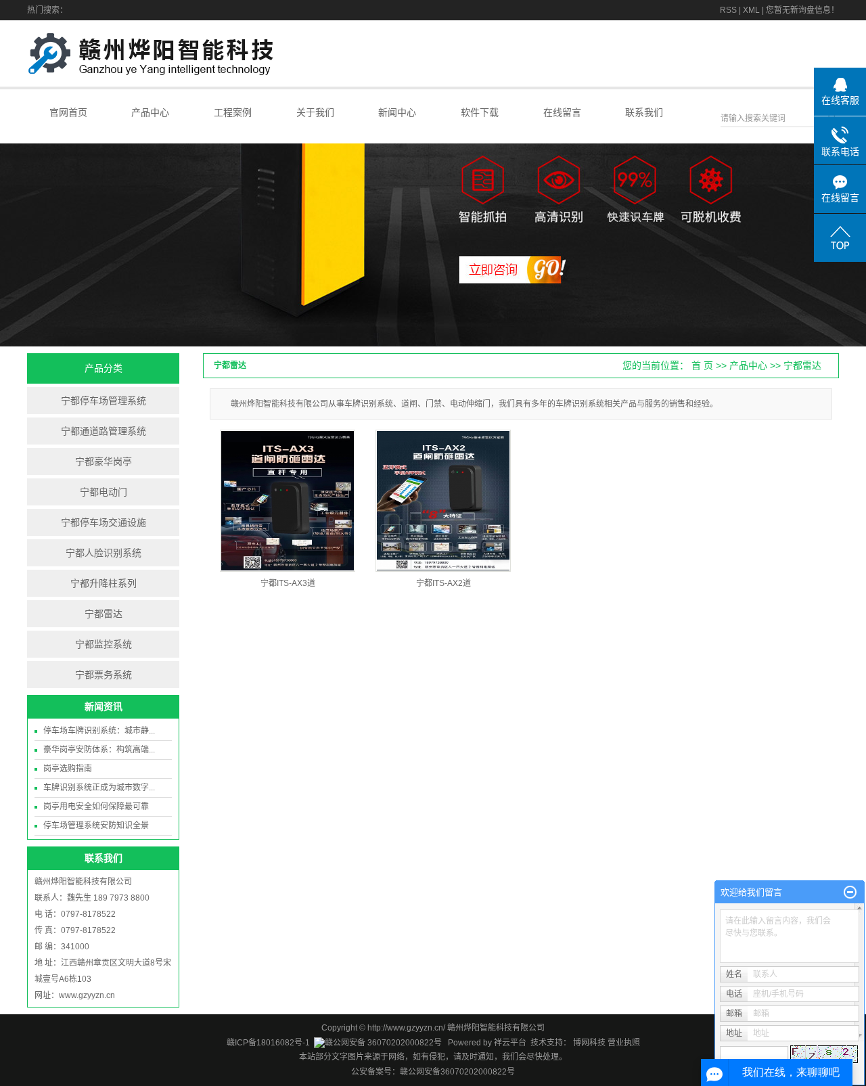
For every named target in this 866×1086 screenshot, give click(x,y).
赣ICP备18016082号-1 (268, 1042)
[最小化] (850, 892)
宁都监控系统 (103, 644)
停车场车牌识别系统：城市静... (99, 731)
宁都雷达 (103, 613)
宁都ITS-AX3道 (287, 583)
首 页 (702, 365)
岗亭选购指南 (67, 768)
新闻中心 (397, 113)
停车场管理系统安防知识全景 (96, 825)
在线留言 (562, 113)
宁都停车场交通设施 (103, 522)
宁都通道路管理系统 (103, 431)
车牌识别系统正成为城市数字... (99, 787)
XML (751, 10)
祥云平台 (510, 1042)
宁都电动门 (103, 492)
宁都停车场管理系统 (103, 400)
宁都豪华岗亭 (103, 461)
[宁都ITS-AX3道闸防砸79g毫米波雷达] (287, 501)
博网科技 (588, 1042)
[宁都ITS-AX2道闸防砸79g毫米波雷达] (443, 501)
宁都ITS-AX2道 (443, 583)
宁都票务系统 (103, 674)
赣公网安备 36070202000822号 (383, 1042)
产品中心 (150, 113)
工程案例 (233, 113)
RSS (728, 10)
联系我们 (644, 113)
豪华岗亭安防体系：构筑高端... (99, 749)
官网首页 (68, 113)
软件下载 (480, 113)
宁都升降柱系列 (103, 583)
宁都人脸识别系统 (103, 552)
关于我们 (315, 113)
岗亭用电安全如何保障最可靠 (96, 806)
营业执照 (624, 1042)
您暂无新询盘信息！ (802, 10)
